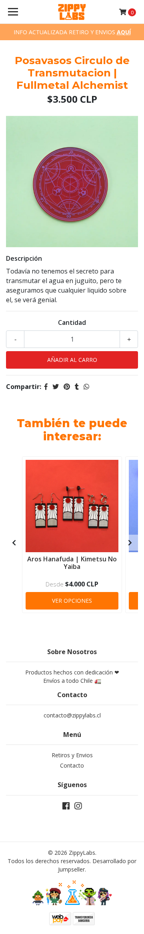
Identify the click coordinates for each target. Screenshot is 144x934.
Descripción (24, 258)
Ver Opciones (72, 600)
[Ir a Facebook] (66, 807)
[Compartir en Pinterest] (67, 386)
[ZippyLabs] (72, 12)
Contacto (72, 765)
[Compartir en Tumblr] (77, 386)
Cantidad (72, 322)
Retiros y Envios (72, 755)
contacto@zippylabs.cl (72, 715)
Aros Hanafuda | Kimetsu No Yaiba (72, 563)
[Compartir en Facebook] (46, 386)
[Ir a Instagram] (78, 807)
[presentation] (14, 543)
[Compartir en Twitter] (55, 386)
